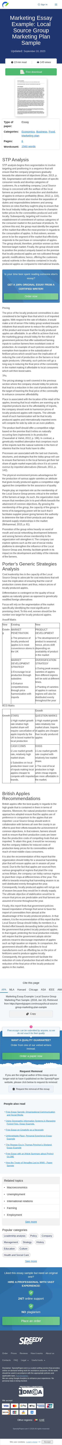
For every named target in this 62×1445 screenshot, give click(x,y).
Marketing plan (30, 135)
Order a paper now (31, 1056)
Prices (14, 1353)
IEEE (51, 989)
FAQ (16, 1360)
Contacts (6, 1360)
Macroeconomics (17, 1187)
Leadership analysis (14, 1236)
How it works (37, 1353)
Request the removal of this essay (33, 1089)
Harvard (21, 989)
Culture (23, 1248)
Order (5, 1353)
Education (9, 1248)
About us (50, 1353)
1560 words (29, 146)
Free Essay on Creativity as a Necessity (25, 1130)
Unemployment (16, 1194)
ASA (43, 989)
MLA (11, 989)
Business (41, 131)
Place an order (31, 1321)
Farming (12, 1208)
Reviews (24, 1353)
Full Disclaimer (22, 1376)
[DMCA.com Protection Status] (31, 1391)
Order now (31, 296)
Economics (28, 131)
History (40, 1242)
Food (52, 131)
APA (4, 989)
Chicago (33, 989)
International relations (20, 1201)
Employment (14, 1214)
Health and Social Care (16, 1255)
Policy (33, 1236)
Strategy (27, 1242)
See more (31, 1221)
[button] (5, 4)
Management (11, 1242)
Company (47, 1236)
